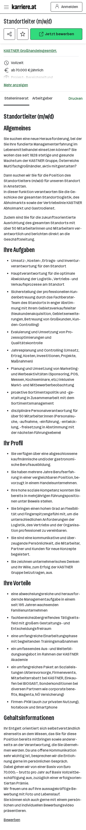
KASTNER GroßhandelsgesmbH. (30, 50)
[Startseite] (25, 6)
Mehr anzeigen (16, 85)
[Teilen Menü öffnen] (9, 34)
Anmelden (69, 7)
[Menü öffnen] (6, 7)
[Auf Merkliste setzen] (22, 34)
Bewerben (12, 820)
